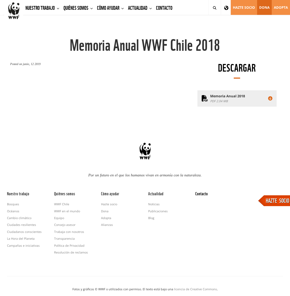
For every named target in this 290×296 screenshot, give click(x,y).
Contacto (164, 7)
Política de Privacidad (69, 246)
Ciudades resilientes (21, 225)
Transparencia (64, 239)
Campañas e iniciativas (23, 246)
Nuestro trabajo (40, 7)
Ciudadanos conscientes (24, 232)
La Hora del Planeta (21, 239)
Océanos (13, 211)
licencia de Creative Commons (195, 289)
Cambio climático (19, 218)
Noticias (154, 204)
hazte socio (244, 7)
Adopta (281, 7)
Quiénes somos (76, 7)
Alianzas (107, 225)
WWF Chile (61, 204)
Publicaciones (158, 211)
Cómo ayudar (108, 7)
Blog (151, 218)
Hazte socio (109, 204)
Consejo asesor (65, 225)
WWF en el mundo (67, 211)
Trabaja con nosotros (69, 232)
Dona (264, 7)
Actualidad (138, 7)
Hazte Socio (277, 200)
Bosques (13, 204)
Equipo (59, 218)
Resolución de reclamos (71, 252)
